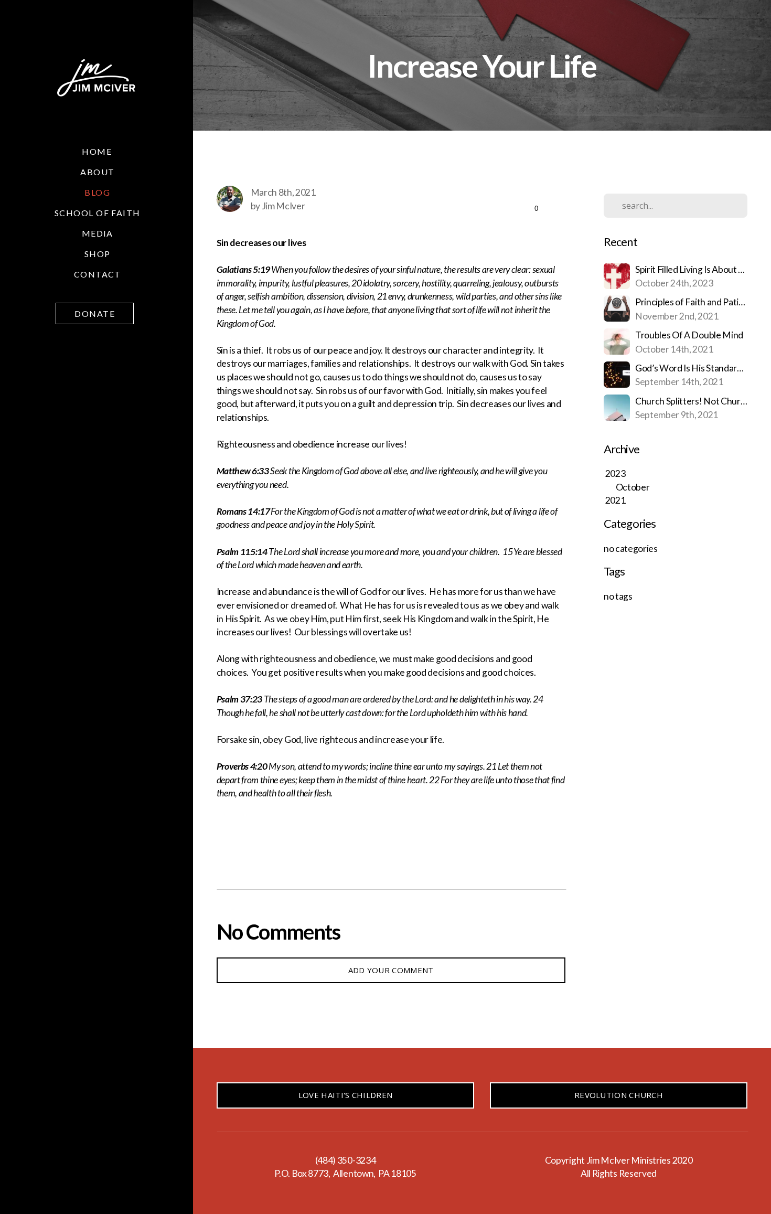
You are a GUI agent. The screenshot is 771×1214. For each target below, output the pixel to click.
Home (97, 151)
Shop (97, 254)
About (97, 172)
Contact (97, 274)
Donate (94, 313)
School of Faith (98, 213)
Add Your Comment (391, 970)
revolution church (618, 1095)
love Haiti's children (345, 1095)
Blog (97, 192)
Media (97, 233)
